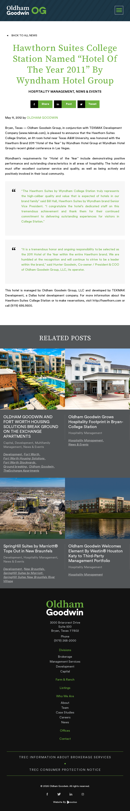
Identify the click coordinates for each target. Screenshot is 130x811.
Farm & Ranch (65, 679)
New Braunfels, (34, 569)
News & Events (78, 444)
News (65, 722)
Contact (65, 738)
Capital (65, 671)
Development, (13, 454)
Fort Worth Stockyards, (19, 462)
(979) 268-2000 (65, 640)
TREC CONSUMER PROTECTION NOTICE (65, 769)
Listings (65, 687)
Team (65, 707)
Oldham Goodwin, (42, 466)
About (65, 702)
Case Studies (65, 712)
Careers (65, 717)
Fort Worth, (32, 454)
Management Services (65, 661)
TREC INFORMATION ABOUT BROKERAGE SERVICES (65, 757)
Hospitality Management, (86, 440)
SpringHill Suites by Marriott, (23, 573)
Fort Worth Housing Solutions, (24, 458)
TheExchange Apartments (21, 470)
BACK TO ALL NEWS (24, 35)
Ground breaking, (15, 466)
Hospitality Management (85, 574)
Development (65, 666)
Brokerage (65, 656)
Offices (65, 730)
